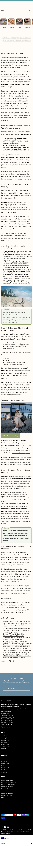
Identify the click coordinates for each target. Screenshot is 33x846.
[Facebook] (1, 827)
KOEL (2, 765)
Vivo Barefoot (5, 768)
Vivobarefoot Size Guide (7, 791)
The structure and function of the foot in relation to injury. (16, 629)
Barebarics (4, 761)
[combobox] (16, 838)
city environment (25, 465)
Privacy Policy (5, 744)
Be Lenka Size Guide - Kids (8, 784)
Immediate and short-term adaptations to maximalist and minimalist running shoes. (17, 623)
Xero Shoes (4, 770)
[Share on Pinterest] (13, 661)
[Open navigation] (5, 10)
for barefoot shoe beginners (21, 453)
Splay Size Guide (5, 789)
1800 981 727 (6, 727)
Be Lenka (3, 759)
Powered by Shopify (6, 833)
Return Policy (4, 742)
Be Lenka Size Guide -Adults (8, 782)
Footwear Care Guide (7, 795)
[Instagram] (8, 827)
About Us (3, 736)
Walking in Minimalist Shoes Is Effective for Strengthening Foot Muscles (14, 636)
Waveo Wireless (27, 831)
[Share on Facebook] (6, 661)
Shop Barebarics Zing (10, 436)
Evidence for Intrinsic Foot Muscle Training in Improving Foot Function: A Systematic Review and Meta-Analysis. (17, 644)
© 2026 (3, 830)
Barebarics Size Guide (7, 780)
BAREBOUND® (5, 763)
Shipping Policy (5, 738)
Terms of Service (5, 746)
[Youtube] (5, 827)
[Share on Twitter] (10, 661)
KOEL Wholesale (5, 749)
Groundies (4, 772)
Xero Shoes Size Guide (7, 793)
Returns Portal (5, 740)
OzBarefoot (8, 830)
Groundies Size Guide (7, 786)
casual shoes (16, 162)
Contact (3, 751)
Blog (2, 797)
